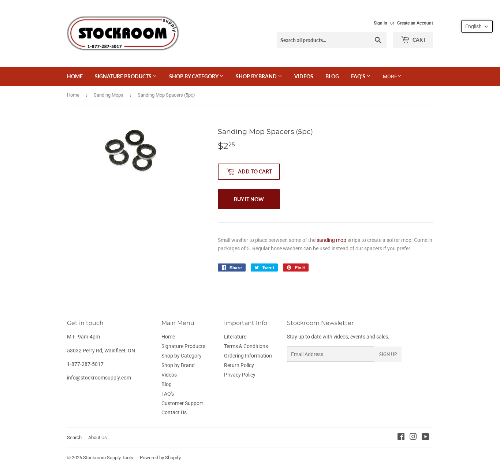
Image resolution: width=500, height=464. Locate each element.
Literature (235, 337)
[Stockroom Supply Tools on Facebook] (401, 438)
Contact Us (174, 412)
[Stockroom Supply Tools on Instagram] (413, 438)
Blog (332, 76)
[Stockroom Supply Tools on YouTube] (425, 438)
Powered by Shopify (160, 457)
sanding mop (331, 240)
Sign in (380, 23)
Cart (418, 40)
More (390, 76)
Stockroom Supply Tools (108, 457)
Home (75, 76)
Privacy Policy (239, 375)
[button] (477, 26)
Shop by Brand (257, 76)
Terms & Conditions (246, 346)
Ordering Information (248, 356)
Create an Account (415, 23)
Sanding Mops (108, 95)
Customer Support (182, 403)
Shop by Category (194, 76)
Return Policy (239, 365)
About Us (97, 437)
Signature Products (124, 76)
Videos (303, 76)
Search (74, 437)
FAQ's (358, 76)
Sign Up (388, 354)
